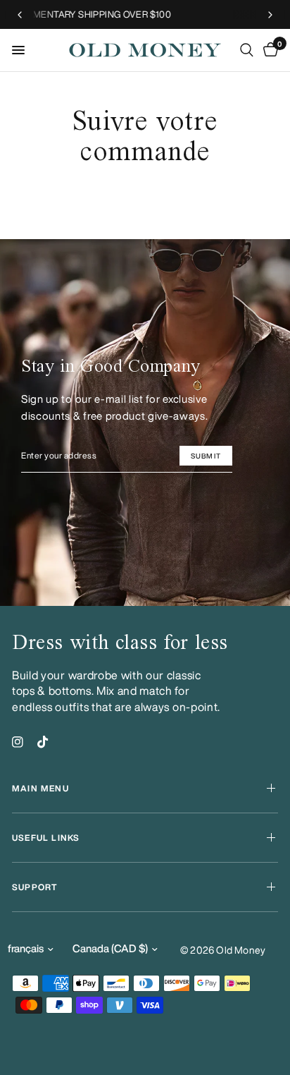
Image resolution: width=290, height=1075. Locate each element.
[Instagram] (17, 742)
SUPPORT (34, 887)
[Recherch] (246, 50)
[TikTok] (43, 742)
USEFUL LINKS (46, 837)
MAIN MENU (40, 788)
